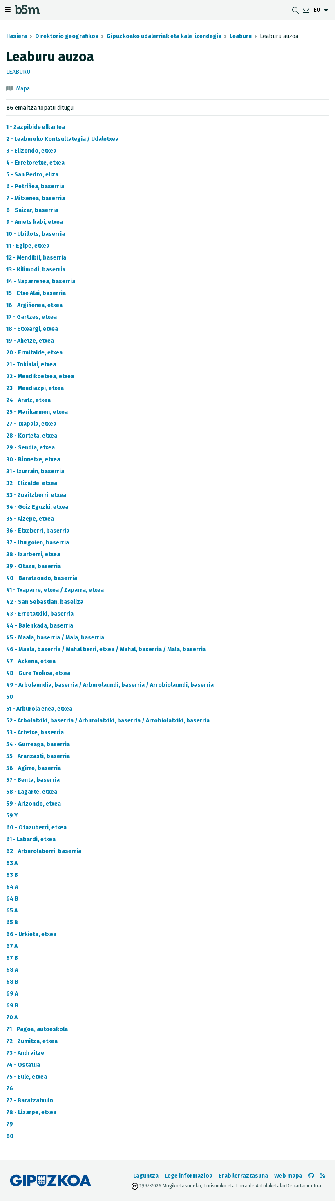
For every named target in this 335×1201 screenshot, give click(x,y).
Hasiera (16, 36)
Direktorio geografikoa (66, 36)
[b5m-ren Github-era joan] (311, 1175)
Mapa (23, 88)
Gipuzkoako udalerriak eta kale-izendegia (164, 36)
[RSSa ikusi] (322, 1175)
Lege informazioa (188, 1175)
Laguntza (146, 1175)
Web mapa (288, 1175)
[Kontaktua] (306, 10)
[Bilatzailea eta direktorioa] (295, 10)
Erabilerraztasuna (243, 1175)
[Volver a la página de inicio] (27, 11)
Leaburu (241, 36)
